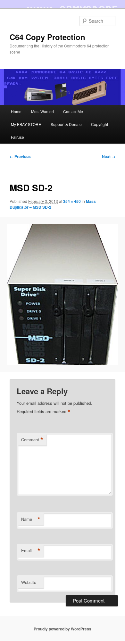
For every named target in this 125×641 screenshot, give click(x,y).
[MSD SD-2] (62, 294)
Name (30, 519)
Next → (108, 156)
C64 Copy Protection (47, 36)
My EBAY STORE (26, 124)
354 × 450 (72, 201)
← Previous (20, 156)
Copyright (99, 124)
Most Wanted (42, 111)
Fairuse (17, 137)
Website (28, 582)
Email (30, 550)
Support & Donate (66, 124)
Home (16, 111)
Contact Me (73, 111)
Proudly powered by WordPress (62, 629)
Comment (32, 440)
